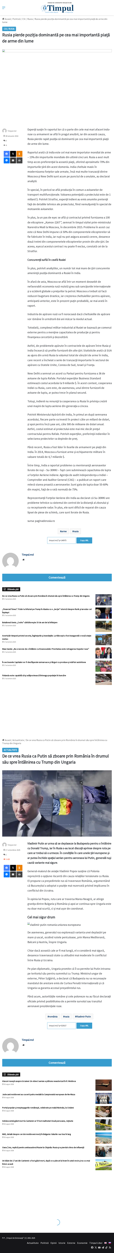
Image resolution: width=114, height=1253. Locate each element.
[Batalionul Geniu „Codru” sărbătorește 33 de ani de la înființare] (103, 626)
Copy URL (84, 540)
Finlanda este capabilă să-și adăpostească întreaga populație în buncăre (34, 675)
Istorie (61, 1242)
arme (64, 531)
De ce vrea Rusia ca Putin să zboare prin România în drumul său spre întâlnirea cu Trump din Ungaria (46, 596)
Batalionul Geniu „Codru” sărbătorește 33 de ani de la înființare (29, 622)
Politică (16, 18)
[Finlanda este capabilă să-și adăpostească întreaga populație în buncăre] (103, 679)
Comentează (57, 577)
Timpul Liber (95, 1242)
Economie (82, 1242)
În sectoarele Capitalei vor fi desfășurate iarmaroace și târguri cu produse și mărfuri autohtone (44, 662)
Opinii (53, 1242)
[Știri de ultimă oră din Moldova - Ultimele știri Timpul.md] (57, 7)
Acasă (7, 18)
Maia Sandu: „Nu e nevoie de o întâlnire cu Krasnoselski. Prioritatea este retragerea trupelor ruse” (45, 649)
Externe (71, 1242)
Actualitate (33, 1242)
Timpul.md (12, 131)
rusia (76, 531)
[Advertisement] (57, 710)
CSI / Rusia (27, 18)
